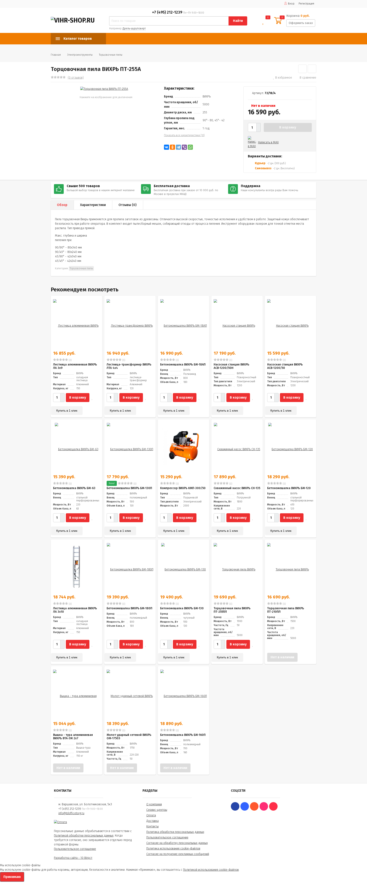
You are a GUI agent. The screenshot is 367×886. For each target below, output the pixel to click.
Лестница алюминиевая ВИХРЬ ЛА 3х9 (75, 366)
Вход (291, 3)
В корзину (287, 127)
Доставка (152, 821)
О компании (154, 804)
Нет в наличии (282, 657)
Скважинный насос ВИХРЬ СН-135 (237, 488)
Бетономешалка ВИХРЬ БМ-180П (129, 608)
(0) (70, 360)
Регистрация (306, 3)
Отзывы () (128, 205)
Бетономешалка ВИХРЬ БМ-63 (74, 488)
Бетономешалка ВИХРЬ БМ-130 (182, 608)
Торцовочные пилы (110, 54)
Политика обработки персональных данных (175, 832)
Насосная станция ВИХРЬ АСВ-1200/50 (285, 366)
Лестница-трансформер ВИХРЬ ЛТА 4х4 (129, 366)
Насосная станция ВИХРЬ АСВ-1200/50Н (231, 366)
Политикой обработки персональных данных (83, 835)
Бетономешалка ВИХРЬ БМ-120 (289, 488)
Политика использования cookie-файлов (173, 848)
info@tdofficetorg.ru (71, 813)
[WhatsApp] (190, 147)
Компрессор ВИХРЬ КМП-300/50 (183, 488)
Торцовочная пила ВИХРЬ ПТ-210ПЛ (285, 610)
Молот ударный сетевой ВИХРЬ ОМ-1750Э (129, 736)
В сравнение (308, 77)
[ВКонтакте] (166, 147)
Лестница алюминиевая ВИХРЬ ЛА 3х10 (75, 610)
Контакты (152, 826)
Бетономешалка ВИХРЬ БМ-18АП (183, 364)
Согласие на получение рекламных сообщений (177, 854)
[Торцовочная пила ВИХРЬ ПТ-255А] (104, 88)
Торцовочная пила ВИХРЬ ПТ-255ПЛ (232, 610)
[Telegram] (178, 147)
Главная (56, 54)
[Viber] (184, 147)
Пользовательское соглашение (75, 849)
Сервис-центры (156, 810)
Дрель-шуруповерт (134, 28)
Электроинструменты (80, 54)
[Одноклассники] (172, 147)
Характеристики (93, 205)
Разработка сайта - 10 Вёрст (73, 858)
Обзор (62, 205)
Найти (238, 21)
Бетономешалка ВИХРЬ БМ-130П (129, 488)
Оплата (151, 815)
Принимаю (12, 877)
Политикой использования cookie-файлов (211, 870)
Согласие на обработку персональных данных (177, 843)
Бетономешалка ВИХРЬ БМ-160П (183, 735)
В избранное (283, 77)
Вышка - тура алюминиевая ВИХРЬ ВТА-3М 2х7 (73, 736)
